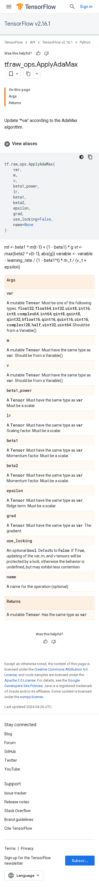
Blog (8, 734)
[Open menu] (8, 6)
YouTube (12, 769)
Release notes (16, 802)
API (32, 42)
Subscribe (81, 860)
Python (85, 42)
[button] (49, 143)
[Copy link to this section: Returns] (26, 601)
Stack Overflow (17, 811)
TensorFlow (13, 42)
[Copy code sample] (90, 157)
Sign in (86, 6)
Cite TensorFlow (18, 828)
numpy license (31, 697)
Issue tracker (15, 793)
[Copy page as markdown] (28, 73)
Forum (10, 742)
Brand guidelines (18, 819)
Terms (10, 848)
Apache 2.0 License (19, 680)
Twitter (10, 760)
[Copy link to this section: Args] (20, 280)
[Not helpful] (46, 53)
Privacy (27, 848)
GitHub (10, 751)
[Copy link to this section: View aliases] (42, 143)
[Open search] (72, 6)
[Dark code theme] (81, 157)
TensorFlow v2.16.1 (27, 23)
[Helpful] (38, 53)
